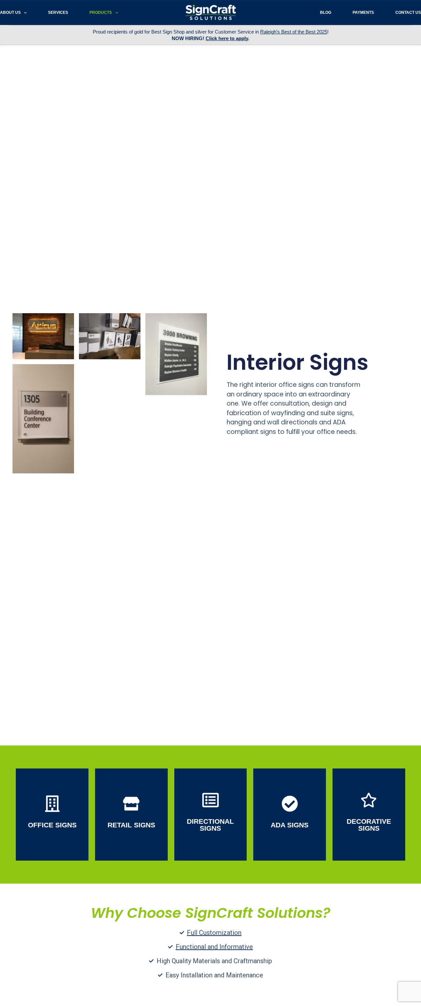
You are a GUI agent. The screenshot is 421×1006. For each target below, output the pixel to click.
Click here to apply (227, 38)
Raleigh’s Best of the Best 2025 (293, 32)
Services (58, 12)
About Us (10, 12)
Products (100, 12)
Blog (325, 12)
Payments (363, 12)
